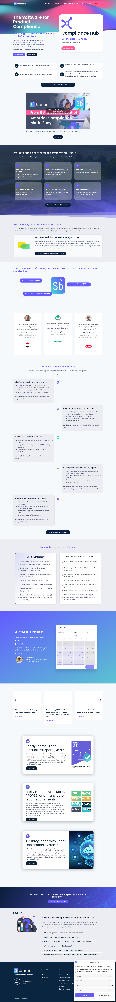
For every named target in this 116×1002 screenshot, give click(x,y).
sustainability (34, 42)
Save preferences (104, 995)
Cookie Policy (89, 999)
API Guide (62, 986)
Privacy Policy (96, 999)
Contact (61, 972)
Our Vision (44, 972)
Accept (85, 995)
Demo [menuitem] (90, 4)
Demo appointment (65, 975)
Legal (101, 999)
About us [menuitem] (80, 4)
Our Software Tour (64, 978)
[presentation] (15, 700)
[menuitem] (48, 3)
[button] (59, 648)
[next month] (94, 632)
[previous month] (91, 632)
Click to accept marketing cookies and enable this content (58, 110)
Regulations (44, 978)
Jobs (42, 975)
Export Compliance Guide (66, 983)
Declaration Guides (65, 980)
